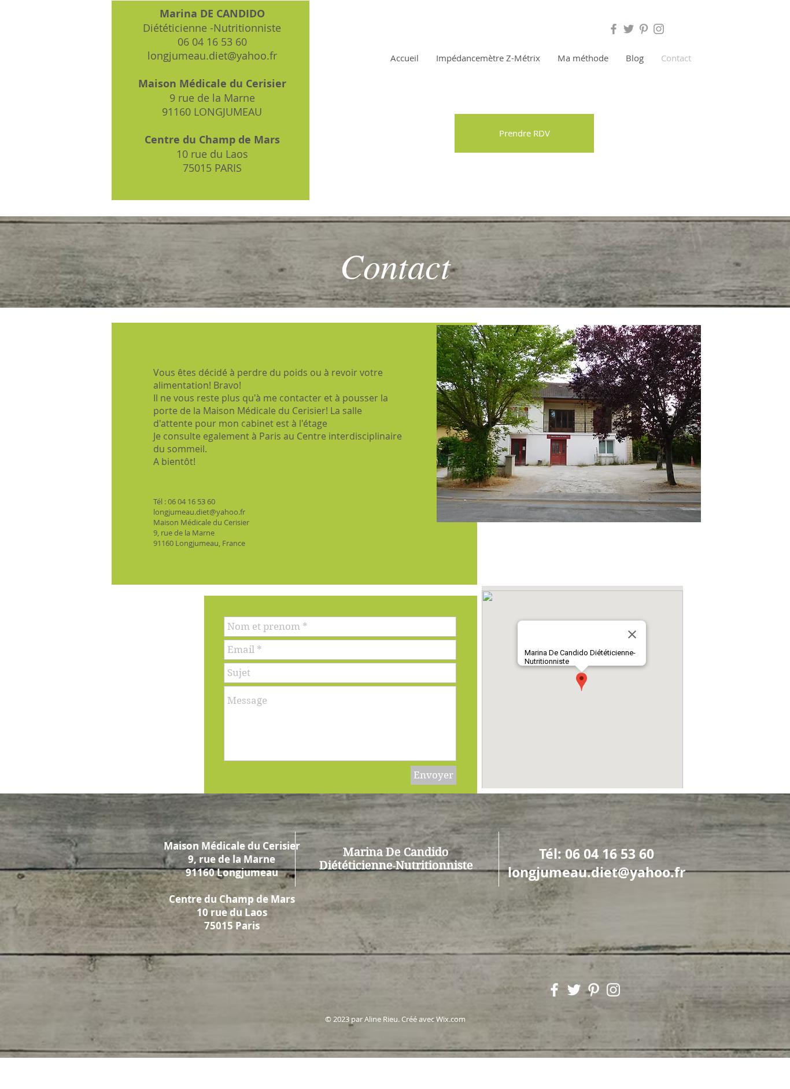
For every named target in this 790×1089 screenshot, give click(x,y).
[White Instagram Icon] (613, 990)
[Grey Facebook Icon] (614, 29)
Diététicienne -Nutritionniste (212, 28)
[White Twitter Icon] (574, 990)
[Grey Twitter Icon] (629, 29)
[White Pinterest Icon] (594, 990)
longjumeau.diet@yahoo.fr (212, 55)
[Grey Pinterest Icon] (644, 29)
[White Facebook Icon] (554, 990)
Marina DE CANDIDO (212, 13)
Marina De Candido (396, 852)
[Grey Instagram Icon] (659, 29)
